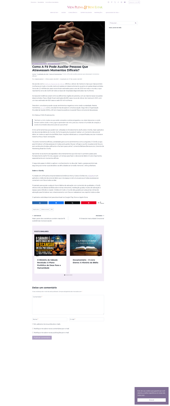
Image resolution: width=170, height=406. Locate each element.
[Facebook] (111, 2)
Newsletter (41, 2)
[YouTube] (124, 2)
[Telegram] (118, 2)
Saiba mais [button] (140, 395)
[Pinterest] (121, 2)
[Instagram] (108, 2)
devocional (45, 209)
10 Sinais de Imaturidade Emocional (91, 217)
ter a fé (43, 108)
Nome (35, 319)
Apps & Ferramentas (39, 63)
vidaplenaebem (39, 79)
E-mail (72, 319)
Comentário (37, 297)
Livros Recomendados (51, 2)
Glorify (91, 176)
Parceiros (33, 2)
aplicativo (36, 209)
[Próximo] (99, 254)
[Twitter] (115, 2)
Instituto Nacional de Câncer (55, 84)
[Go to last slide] (37, 254)
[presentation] (50, 245)
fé (52, 209)
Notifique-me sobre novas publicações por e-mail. (51, 332)
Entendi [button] (151, 400)
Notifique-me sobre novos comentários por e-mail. (51, 328)
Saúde (63, 12)
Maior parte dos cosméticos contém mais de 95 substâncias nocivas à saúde (48, 218)
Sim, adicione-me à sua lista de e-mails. (46, 324)
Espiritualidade (86, 12)
